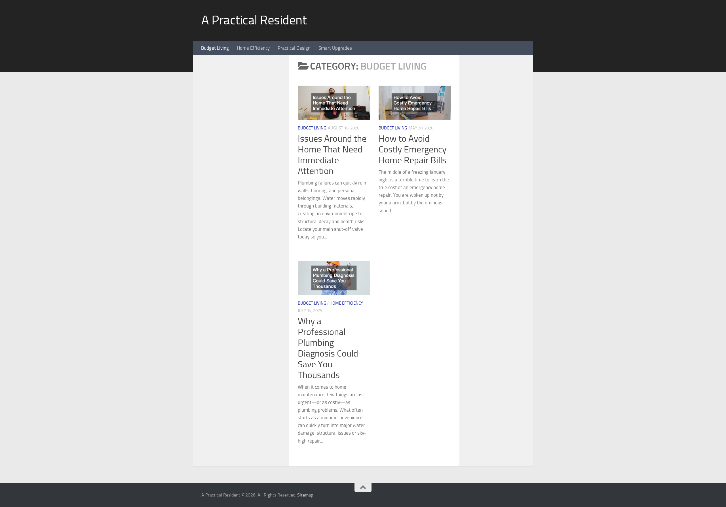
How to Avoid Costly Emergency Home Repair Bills (412, 149)
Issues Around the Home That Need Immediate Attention (332, 154)
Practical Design (294, 48)
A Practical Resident (254, 20)
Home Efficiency (253, 48)
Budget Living (215, 48)
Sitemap (305, 495)
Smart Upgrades (335, 48)
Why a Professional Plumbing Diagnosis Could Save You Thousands (328, 348)
